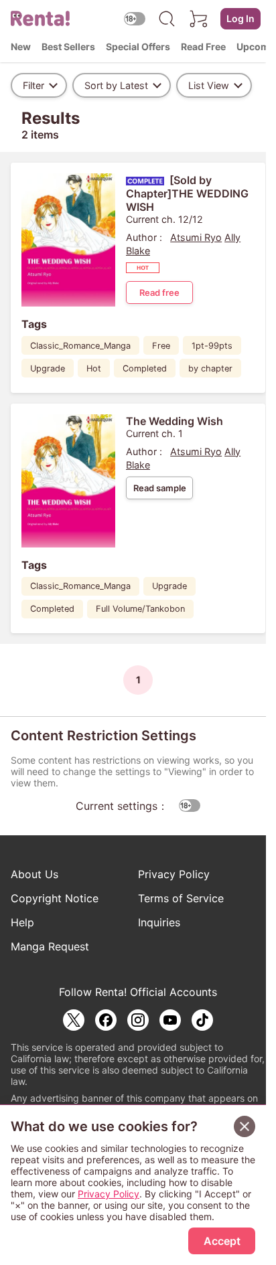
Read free (159, 292)
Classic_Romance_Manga (80, 346)
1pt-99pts (212, 346)
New (21, 46)
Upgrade (47, 368)
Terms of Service (181, 898)
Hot (93, 368)
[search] (167, 18)
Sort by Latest (116, 85)
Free (161, 346)
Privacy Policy (174, 874)
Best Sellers (68, 46)
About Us (34, 874)
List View (208, 85)
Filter (33, 85)
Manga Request (50, 946)
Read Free (203, 46)
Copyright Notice (54, 898)
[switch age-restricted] (134, 18)
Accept (222, 1241)
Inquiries (159, 922)
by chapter (210, 368)
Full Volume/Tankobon (140, 609)
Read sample (159, 488)
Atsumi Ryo (196, 237)
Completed (145, 368)
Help (22, 922)
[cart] (199, 18)
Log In (240, 18)
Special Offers (138, 46)
